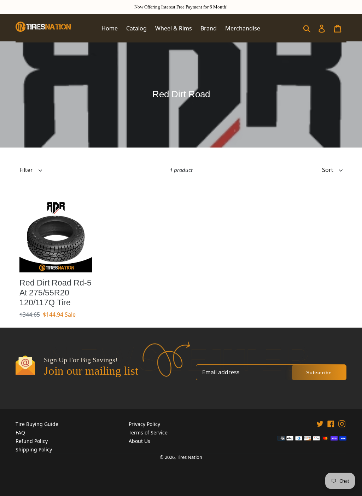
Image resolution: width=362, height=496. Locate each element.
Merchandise (242, 28)
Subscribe (319, 372)
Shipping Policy (34, 449)
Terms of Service (148, 432)
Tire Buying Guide (37, 424)
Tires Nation (189, 457)
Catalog (136, 28)
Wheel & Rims (173, 28)
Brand (208, 28)
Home (109, 28)
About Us (139, 441)
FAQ (20, 432)
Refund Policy (32, 441)
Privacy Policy (144, 424)
